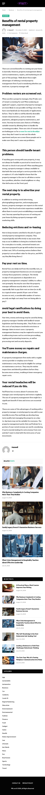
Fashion (5, 716)
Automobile (6, 681)
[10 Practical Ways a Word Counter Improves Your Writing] (8, 588)
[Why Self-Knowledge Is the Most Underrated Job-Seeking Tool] (8, 637)
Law (3, 740)
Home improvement (9, 737)
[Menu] (3, 3)
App (3, 677)
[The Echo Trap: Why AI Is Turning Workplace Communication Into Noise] (8, 660)
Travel (4, 768)
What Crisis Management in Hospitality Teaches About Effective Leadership (20, 561)
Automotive (6, 684)
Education (5, 705)
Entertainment (7, 709)
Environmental (7, 712)
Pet (3, 754)
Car (3, 691)
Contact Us (16, 783)
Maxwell (11, 30)
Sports (4, 761)
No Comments (13, 33)
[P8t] (22, 3)
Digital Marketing (8, 702)
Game (4, 730)
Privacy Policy (27, 783)
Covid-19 (5, 698)
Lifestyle (5, 744)
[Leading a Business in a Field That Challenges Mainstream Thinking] (8, 648)
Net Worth (5, 747)
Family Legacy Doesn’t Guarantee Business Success (21, 527)
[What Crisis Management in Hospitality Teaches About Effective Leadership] (22, 545)
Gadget (4, 726)
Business (6, 16)
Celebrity (5, 695)
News (4, 751)
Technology (6, 765)
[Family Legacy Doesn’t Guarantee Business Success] (22, 513)
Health (4, 733)
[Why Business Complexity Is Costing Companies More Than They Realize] (22, 477)
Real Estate (6, 758)
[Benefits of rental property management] (22, 50)
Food (4, 723)
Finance (5, 719)
